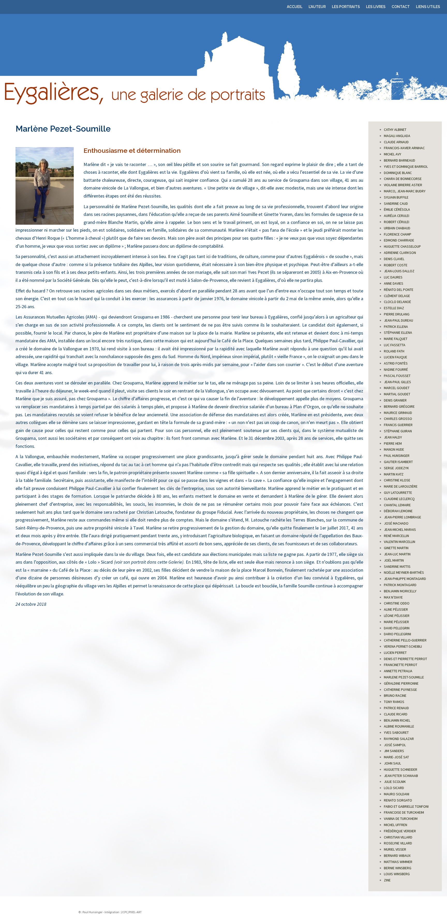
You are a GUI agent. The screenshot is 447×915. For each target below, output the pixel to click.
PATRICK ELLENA (396, 326)
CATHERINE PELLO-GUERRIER (405, 640)
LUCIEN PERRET (395, 652)
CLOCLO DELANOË (397, 301)
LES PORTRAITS (346, 7)
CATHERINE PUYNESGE (400, 689)
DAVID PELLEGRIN (396, 628)
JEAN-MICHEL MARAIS (400, 529)
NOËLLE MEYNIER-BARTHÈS (404, 572)
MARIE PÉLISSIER (396, 621)
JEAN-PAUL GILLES (397, 382)
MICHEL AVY (392, 154)
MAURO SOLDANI (396, 794)
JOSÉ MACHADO (396, 523)
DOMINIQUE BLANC (398, 172)
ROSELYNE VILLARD (398, 843)
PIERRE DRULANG (396, 314)
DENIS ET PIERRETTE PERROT (405, 658)
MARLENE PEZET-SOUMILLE (404, 677)
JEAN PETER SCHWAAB (401, 775)
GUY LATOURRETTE (398, 492)
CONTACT (401, 7)
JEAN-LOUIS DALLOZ (399, 271)
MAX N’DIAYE (393, 597)
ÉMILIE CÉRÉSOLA (397, 209)
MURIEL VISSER (395, 849)
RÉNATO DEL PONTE (398, 289)
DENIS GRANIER (395, 400)
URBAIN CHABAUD (397, 228)
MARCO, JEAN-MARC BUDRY (405, 191)
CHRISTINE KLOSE (397, 480)
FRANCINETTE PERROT (400, 664)
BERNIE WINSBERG (397, 868)
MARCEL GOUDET (396, 387)
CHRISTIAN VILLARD (398, 837)
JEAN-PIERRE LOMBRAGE (402, 517)
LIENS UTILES (428, 7)
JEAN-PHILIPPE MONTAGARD (405, 578)
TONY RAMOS (394, 701)
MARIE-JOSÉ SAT (396, 757)
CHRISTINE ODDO (396, 603)
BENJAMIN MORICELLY (400, 591)
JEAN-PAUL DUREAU (398, 320)
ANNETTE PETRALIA (398, 671)
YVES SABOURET (396, 732)
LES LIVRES (375, 7)
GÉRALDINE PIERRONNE (401, 683)
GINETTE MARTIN (396, 548)
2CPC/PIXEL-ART (131, 912)
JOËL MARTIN (394, 560)
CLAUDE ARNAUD (396, 142)
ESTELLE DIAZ (394, 308)
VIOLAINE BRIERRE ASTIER (403, 185)
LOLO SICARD (394, 787)
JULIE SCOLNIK (395, 781)
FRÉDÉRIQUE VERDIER (400, 831)
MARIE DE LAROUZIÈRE (401, 486)
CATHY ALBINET (395, 129)
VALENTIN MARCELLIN (399, 541)
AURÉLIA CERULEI (396, 215)
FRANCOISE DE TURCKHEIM (404, 812)
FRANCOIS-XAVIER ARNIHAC (404, 148)
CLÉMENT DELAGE (397, 295)
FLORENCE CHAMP (397, 234)
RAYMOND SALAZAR (399, 738)
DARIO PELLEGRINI (397, 634)
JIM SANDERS (394, 750)
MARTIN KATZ (394, 474)
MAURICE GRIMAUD (398, 412)
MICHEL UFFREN (395, 824)
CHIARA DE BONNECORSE (403, 178)
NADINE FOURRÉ (396, 369)
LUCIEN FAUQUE (395, 357)
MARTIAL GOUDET (397, 394)
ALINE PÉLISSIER (396, 609)
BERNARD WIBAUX (397, 855)
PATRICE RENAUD (396, 708)
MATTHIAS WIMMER (398, 861)
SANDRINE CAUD (396, 203)
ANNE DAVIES (393, 283)
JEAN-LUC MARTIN (397, 554)
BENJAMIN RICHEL (397, 720)
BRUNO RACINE (395, 695)
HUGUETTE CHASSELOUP (402, 246)
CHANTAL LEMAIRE (397, 505)
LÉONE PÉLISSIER (396, 615)
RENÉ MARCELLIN (396, 535)
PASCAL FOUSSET (397, 375)
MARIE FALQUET (395, 338)
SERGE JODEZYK (396, 468)
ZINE (387, 880)
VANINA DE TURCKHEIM (401, 818)
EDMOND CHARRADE (399, 240)
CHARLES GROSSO (398, 418)
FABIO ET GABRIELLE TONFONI (406, 806)
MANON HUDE (394, 449)
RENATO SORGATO (398, 800)
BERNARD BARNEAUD (399, 160)
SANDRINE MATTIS (397, 566)
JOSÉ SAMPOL (395, 745)
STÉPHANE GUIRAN (398, 431)
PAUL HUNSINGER (396, 455)
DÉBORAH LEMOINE (398, 511)
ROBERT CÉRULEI (396, 222)
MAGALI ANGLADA (397, 135)
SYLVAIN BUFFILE (396, 197)
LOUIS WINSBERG (397, 874)
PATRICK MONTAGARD (400, 585)
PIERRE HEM (393, 443)
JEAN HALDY (393, 437)
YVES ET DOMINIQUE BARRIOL (406, 166)
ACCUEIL (294, 7)
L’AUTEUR (317, 7)
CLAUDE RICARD (395, 714)
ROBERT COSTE (395, 265)
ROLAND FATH (394, 351)
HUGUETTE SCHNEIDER (400, 769)
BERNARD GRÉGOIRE (399, 406)
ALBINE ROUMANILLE (399, 726)
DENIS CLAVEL (394, 258)
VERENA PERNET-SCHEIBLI (403, 646)
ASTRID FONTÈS (396, 363)
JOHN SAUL (392, 763)
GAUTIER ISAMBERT (398, 461)
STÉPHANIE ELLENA (398, 332)
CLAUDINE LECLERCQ (399, 498)
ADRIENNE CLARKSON (400, 252)
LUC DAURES (393, 277)
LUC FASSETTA (394, 345)
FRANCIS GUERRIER (398, 424)
